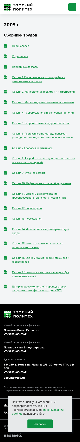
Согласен (40, 424)
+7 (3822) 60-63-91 (16, 334)
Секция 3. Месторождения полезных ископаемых (43, 102)
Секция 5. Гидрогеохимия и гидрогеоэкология (41, 123)
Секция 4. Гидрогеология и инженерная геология (43, 112)
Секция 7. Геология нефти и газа (32, 148)
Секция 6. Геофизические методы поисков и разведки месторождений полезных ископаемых (42, 135)
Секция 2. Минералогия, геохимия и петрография (43, 91)
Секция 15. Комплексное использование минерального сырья (37, 245)
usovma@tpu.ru (14, 377)
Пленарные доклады (25, 67)
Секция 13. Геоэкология (27, 218)
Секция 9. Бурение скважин (29, 173)
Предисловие (20, 46)
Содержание (20, 56)
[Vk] (6, 413)
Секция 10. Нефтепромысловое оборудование (41, 183)
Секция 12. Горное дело (27, 208)
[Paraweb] (40, 435)
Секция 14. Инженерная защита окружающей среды (40, 231)
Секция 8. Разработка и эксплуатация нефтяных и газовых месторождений (43, 160)
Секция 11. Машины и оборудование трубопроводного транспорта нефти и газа (39, 195)
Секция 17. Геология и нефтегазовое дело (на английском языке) (40, 274)
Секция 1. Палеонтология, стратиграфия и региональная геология (38, 79)
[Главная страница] (18, 7)
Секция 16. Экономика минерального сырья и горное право (40, 259)
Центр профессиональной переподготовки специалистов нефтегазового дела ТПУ (39, 288)
